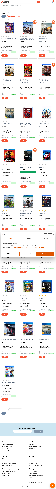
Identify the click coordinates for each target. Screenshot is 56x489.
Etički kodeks (31, 477)
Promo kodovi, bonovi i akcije (8, 465)
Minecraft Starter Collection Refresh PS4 (8, 212)
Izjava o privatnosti (33, 473)
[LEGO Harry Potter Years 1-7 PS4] (9, 371)
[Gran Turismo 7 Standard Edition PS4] (46, 155)
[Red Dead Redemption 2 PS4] (9, 155)
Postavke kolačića (27, 253)
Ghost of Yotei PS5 (6, 81)
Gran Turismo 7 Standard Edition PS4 (45, 166)
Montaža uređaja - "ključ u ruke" (36, 465)
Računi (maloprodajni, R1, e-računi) (9, 463)
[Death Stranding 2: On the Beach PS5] (46, 70)
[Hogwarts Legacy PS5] (9, 112)
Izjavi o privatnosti (19, 247)
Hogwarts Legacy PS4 (44, 339)
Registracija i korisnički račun (35, 446)
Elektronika (11, 5)
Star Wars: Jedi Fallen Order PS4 (9, 339)
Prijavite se (38, 431)
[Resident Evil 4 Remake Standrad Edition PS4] (28, 155)
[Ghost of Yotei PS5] (9, 70)
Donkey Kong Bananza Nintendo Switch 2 (25, 81)
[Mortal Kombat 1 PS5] (46, 112)
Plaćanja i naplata (5, 458)
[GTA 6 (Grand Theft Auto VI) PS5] (9, 27)
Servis (3, 477)
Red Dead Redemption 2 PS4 (8, 166)
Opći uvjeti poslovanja (33, 471)
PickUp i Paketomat (33, 463)
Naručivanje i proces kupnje (8, 461)
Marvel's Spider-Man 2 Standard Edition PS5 (25, 124)
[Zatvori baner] (53, 234)
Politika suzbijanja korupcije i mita (36, 475)
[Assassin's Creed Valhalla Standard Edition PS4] (28, 201)
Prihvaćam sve (45, 253)
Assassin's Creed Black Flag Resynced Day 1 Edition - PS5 (27, 39)
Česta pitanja (31, 444)
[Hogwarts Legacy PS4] (46, 329)
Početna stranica (4, 5)
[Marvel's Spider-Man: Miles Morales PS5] (46, 201)
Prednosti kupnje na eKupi (7, 446)
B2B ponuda (31, 453)
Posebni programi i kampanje (35, 450)
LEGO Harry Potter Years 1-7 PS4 (8, 382)
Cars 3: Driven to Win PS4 (26, 339)
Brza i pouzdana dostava (34, 458)
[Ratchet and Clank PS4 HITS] (9, 286)
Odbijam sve (10, 253)
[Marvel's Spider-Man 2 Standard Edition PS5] (28, 112)
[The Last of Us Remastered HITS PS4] (46, 286)
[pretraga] (38, 2)
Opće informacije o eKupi (7, 444)
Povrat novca (5, 480)
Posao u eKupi (5, 448)
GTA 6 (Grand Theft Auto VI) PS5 (9, 38)
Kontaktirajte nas (32, 480)
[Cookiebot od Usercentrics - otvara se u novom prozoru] (45, 234)
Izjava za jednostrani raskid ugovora (9, 471)
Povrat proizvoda (5, 475)
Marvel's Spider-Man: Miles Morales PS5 (45, 212)
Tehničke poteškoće (33, 448)
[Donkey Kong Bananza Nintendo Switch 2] (28, 70)
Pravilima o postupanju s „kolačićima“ (35, 247)
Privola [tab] (10, 238)
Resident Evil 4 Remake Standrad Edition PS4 (26, 166)
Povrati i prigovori (6, 473)
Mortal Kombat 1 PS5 (44, 123)
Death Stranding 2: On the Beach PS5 (45, 81)
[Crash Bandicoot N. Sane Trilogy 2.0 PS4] (28, 286)
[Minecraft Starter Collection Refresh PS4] (9, 201)
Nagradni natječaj (5, 450)
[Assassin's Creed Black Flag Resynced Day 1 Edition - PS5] (28, 27)
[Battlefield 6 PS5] (46, 27)
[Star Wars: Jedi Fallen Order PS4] (9, 329)
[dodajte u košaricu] (4, 55)
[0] (52, 1)
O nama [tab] (46, 238)
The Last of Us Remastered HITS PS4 (45, 297)
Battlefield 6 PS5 (43, 38)
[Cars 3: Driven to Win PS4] (28, 329)
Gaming (16, 5)
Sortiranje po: (4, 13)
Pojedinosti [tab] (28, 238)
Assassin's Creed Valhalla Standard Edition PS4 (26, 212)
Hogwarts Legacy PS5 (6, 123)
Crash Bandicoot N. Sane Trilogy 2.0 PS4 (26, 297)
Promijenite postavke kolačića (35, 482)
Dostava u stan (32, 461)
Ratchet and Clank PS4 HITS (8, 297)
